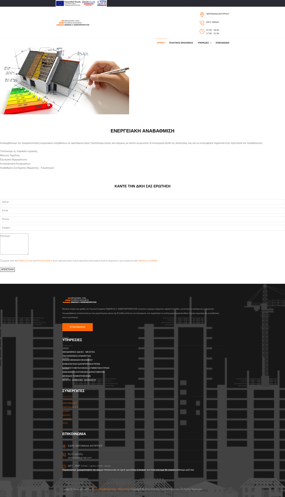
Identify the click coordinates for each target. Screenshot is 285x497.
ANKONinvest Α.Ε (70, 407)
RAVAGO (66, 415)
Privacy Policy (45, 260)
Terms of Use (25, 260)
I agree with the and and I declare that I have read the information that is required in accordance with (79, 260)
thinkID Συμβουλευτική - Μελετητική (110, 489)
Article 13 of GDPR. (147, 260)
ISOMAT (66, 411)
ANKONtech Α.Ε (69, 403)
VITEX (65, 423)
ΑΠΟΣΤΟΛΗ (7, 269)
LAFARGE (66, 419)
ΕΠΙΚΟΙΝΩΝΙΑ (222, 42)
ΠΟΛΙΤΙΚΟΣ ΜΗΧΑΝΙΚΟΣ (181, 42)
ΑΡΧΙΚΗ (161, 42)
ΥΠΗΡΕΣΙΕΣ (203, 42)
